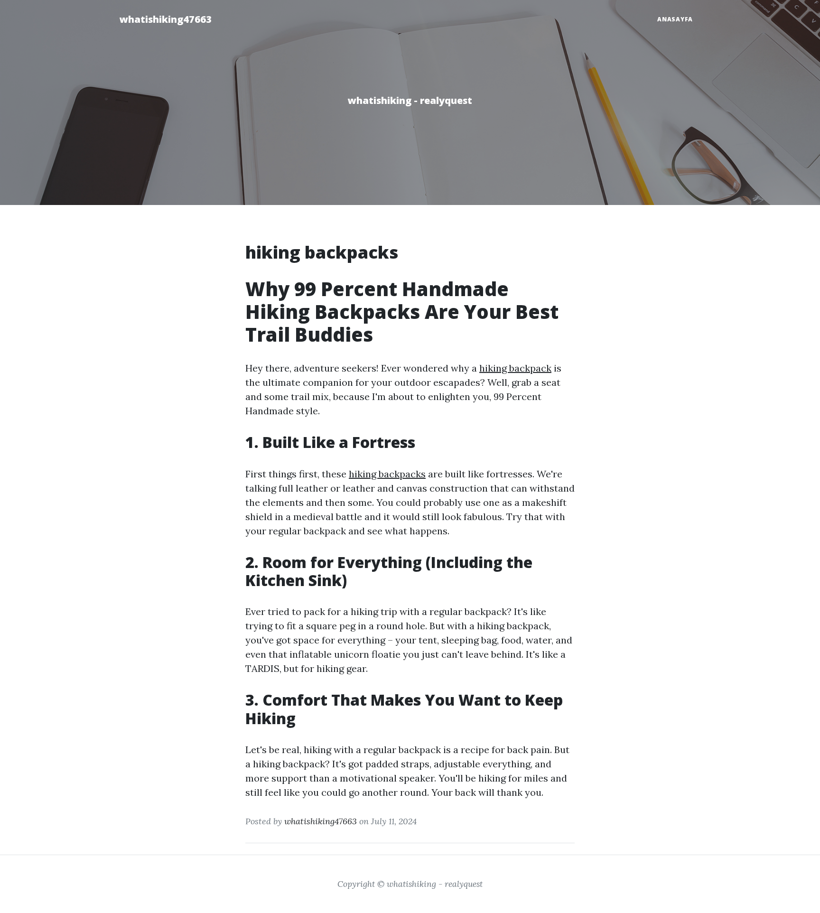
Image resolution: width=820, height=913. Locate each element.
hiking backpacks (387, 474)
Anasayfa (675, 19)
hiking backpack (515, 368)
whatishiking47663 (166, 19)
